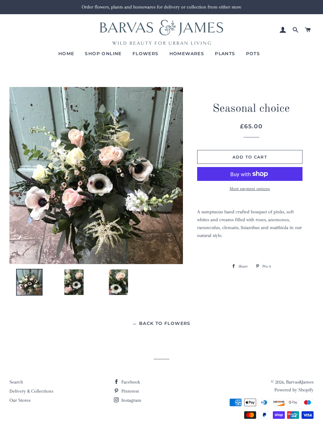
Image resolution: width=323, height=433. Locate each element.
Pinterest (129, 391)
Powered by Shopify (294, 390)
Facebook (130, 382)
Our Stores (20, 400)
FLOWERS (145, 53)
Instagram (130, 400)
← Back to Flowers (161, 323)
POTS (253, 53)
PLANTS (225, 53)
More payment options (250, 188)
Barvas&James (300, 382)
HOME (66, 53)
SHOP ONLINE (103, 53)
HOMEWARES (186, 53)
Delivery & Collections (31, 391)
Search (16, 382)
